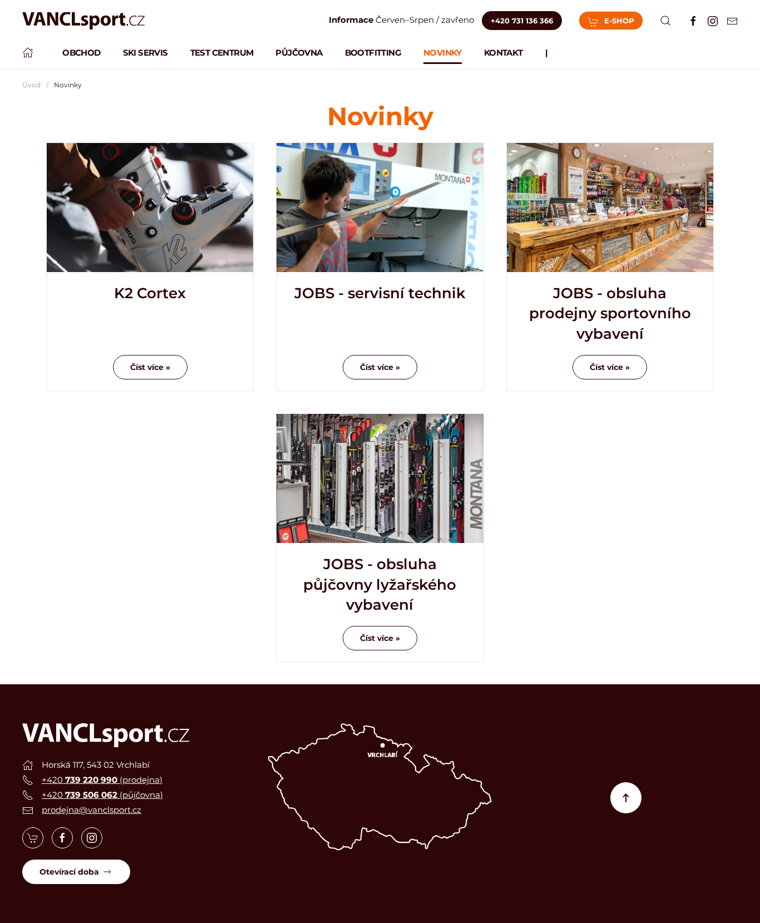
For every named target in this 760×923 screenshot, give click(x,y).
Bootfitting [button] (373, 52)
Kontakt (503, 52)
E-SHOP (619, 20)
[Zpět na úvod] (83, 20)
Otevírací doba (69, 872)
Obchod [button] (81, 52)
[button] (665, 20)
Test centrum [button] (222, 52)
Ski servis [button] (145, 52)
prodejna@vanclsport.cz (91, 809)
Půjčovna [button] (298, 52)
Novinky (442, 52)
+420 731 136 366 (522, 20)
